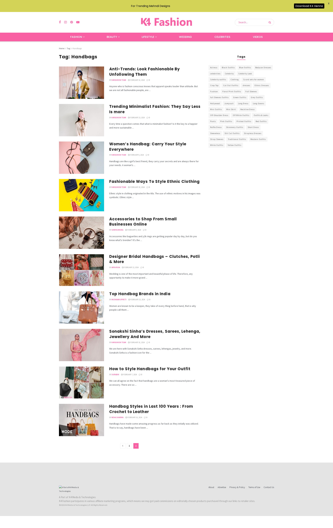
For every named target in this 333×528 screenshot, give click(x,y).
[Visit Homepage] (166, 22)
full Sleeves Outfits (219, 97)
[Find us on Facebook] (60, 22)
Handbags (77, 48)
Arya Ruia (116, 267)
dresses (246, 85)
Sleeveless (215, 133)
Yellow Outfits (234, 145)
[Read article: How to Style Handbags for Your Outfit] (81, 382)
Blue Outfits (245, 67)
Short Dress (253, 127)
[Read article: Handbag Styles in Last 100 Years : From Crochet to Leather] (81, 420)
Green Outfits (239, 97)
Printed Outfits (244, 121)
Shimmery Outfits (234, 127)
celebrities (215, 73)
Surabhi (115, 374)
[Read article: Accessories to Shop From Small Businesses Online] (81, 233)
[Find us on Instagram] (65, 22)
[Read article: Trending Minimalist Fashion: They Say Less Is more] (81, 120)
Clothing (234, 79)
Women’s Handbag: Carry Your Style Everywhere (147, 146)
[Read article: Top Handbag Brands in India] (81, 307)
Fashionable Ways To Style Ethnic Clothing (154, 181)
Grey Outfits (257, 97)
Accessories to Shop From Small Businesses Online (143, 221)
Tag (68, 48)
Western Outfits (258, 139)
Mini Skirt (231, 109)
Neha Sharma (117, 417)
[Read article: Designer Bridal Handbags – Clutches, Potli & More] (81, 270)
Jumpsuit (229, 103)
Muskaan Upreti (119, 299)
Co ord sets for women (253, 79)
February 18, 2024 (137, 342)
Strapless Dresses (252, 133)
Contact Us (269, 487)
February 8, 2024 (134, 230)
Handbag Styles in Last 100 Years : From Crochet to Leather (151, 409)
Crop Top (214, 85)
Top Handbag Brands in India (139, 294)
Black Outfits (228, 67)
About (211, 487)
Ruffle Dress (216, 127)
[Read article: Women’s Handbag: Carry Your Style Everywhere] (81, 158)
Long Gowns (258, 103)
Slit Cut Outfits (232, 133)
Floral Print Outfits (231, 91)
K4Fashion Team (119, 80)
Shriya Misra (117, 230)
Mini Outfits (216, 109)
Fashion (76, 37)
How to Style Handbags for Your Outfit (149, 369)
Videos (258, 37)
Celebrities (222, 37)
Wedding (185, 37)
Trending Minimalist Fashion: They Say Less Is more (154, 109)
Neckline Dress (247, 109)
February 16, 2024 (137, 80)
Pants (213, 121)
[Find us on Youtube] (77, 22)
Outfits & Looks (261, 115)
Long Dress (243, 103)
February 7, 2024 (130, 374)
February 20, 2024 (137, 187)
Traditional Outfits (237, 139)
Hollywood (215, 103)
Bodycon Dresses (263, 67)
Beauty (112, 37)
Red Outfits (261, 121)
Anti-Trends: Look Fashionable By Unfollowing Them (144, 71)
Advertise (222, 487)
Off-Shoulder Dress (219, 115)
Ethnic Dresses (262, 85)
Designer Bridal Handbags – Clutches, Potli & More (154, 259)
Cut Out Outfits (230, 85)
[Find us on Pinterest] (71, 22)
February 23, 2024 (137, 117)
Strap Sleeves (216, 139)
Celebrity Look (245, 73)
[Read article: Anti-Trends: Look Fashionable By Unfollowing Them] (81, 82)
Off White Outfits (241, 115)
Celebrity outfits (218, 79)
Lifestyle (148, 37)
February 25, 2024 (137, 299)
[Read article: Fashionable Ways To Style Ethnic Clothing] (81, 195)
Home (61, 48)
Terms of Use (254, 487)
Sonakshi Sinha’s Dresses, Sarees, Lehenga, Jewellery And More (154, 334)
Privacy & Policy (237, 487)
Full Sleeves (251, 91)
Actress (213, 67)
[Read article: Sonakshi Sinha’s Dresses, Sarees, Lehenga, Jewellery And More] (81, 345)
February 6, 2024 (137, 155)
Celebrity (229, 73)
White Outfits (216, 145)
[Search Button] (270, 22)
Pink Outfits (226, 121)
